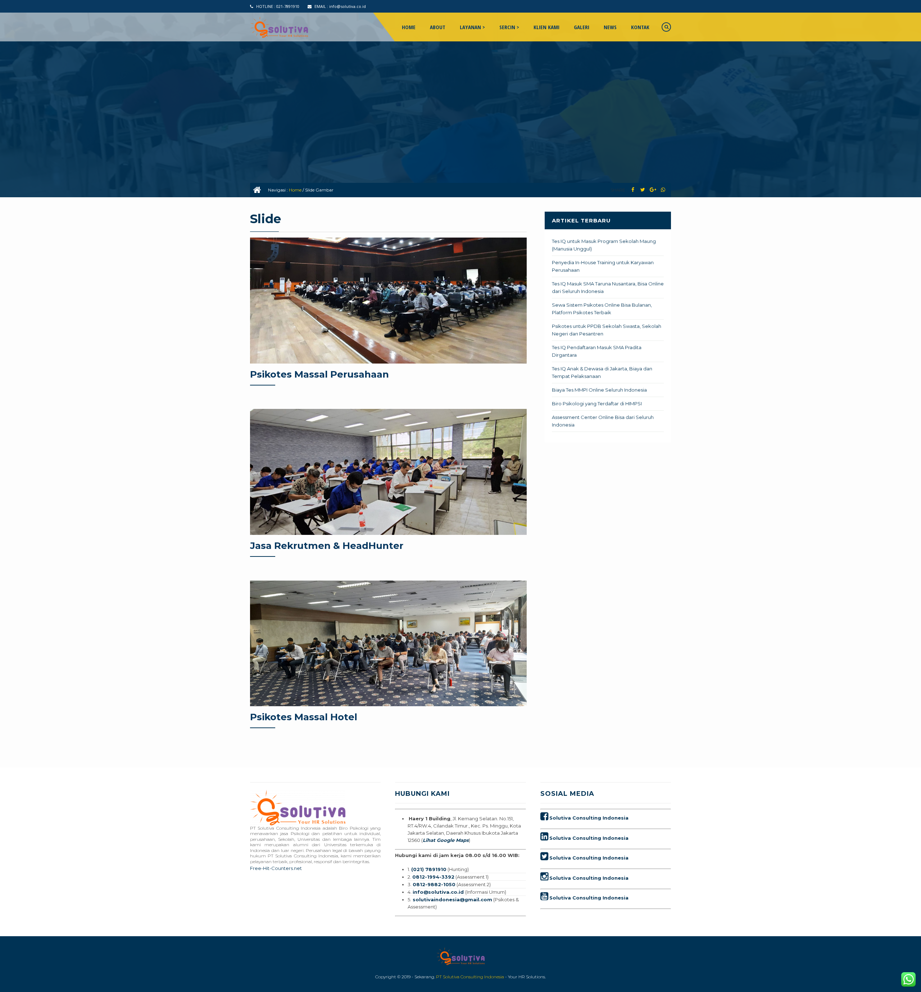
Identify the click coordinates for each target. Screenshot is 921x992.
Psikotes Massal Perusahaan (319, 374)
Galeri (581, 27)
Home (409, 27)
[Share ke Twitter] (642, 190)
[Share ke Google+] (652, 190)
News (610, 27)
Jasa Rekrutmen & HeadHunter (326, 545)
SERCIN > (509, 27)
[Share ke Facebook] (632, 190)
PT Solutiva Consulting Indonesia (470, 976)
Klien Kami (546, 27)
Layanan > (472, 27)
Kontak (640, 27)
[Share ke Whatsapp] (662, 190)
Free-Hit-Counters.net (276, 868)
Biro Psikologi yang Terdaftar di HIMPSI (597, 403)
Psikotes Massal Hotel (303, 717)
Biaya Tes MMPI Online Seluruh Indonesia (599, 390)
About (437, 27)
